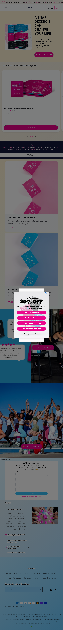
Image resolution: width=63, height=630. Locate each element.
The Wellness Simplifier (31, 329)
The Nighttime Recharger (31, 323)
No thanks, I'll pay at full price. (31, 334)
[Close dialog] (45, 293)
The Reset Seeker (31, 318)
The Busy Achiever (31, 312)
